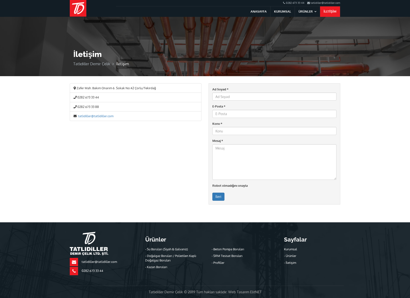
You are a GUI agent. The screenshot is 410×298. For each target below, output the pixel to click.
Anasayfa (259, 11)
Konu (217, 124)
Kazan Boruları (157, 267)
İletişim (330, 11)
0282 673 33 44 (294, 3)
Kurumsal (282, 11)
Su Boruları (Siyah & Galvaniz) (167, 249)
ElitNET (255, 292)
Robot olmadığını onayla (230, 185)
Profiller (218, 263)
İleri (218, 197)
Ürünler (305, 11)
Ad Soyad (220, 89)
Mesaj (217, 141)
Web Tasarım (239, 292)
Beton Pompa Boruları (228, 249)
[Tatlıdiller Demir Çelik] (78, 8)
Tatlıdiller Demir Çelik (91, 63)
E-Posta (218, 106)
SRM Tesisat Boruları (227, 256)
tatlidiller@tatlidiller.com (325, 3)
